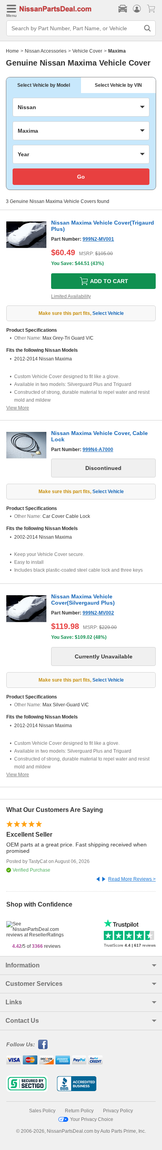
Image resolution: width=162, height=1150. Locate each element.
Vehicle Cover (87, 51)
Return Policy (79, 1110)
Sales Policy (42, 1110)
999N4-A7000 (98, 449)
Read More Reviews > (132, 879)
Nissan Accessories (45, 51)
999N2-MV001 (98, 239)
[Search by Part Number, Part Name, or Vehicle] (147, 28)
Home (12, 51)
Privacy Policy (118, 1110)
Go (81, 177)
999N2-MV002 (98, 613)
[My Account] (137, 8)
